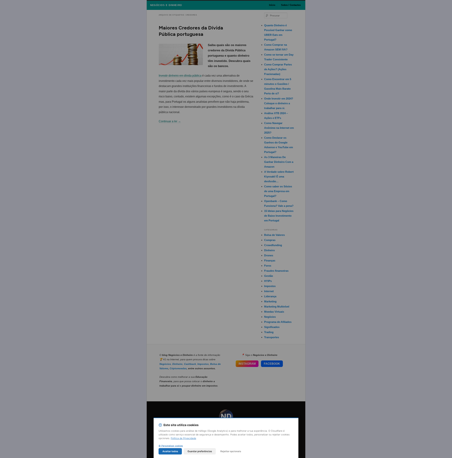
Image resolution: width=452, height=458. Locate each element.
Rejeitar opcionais (230, 451)
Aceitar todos (170, 451)
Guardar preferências (200, 451)
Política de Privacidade (183, 438)
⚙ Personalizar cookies (171, 445)
